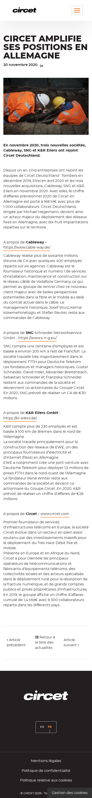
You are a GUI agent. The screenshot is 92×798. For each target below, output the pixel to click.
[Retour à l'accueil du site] (24, 10)
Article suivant (71, 642)
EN (43, 728)
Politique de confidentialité (46, 771)
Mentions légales (46, 761)
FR (51, 729)
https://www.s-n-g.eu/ (37, 338)
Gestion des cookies (70, 793)
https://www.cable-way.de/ (26, 247)
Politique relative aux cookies (46, 780)
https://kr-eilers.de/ (20, 418)
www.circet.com (54, 514)
